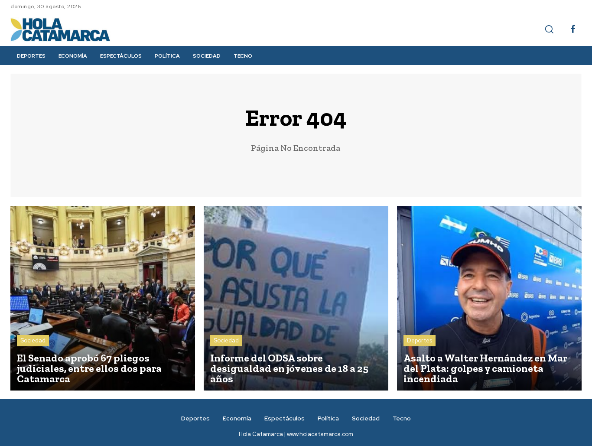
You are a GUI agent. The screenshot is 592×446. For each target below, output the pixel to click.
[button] (549, 29)
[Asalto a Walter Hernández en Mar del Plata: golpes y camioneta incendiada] (489, 298)
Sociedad (33, 340)
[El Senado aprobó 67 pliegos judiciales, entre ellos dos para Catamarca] (102, 298)
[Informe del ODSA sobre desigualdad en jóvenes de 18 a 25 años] (296, 298)
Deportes (419, 340)
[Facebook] (573, 29)
